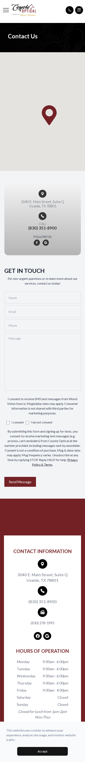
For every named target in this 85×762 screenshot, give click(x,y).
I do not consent (41, 422)
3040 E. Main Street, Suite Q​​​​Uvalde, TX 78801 (42, 204)
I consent (17, 422)
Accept (42, 751)
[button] (6, 10)
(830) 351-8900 (42, 601)
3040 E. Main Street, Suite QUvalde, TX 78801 (42, 577)
